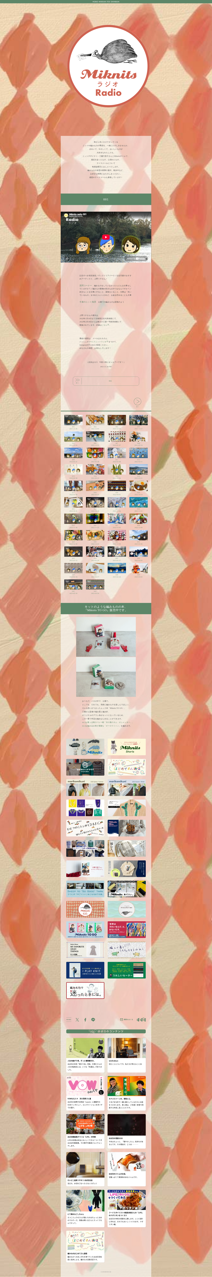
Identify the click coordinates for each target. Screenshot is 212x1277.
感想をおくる (128, 1019)
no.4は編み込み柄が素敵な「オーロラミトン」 (101, 726)
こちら (104, 325)
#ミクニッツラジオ (98, 342)
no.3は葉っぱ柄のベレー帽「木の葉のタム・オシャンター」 (107, 722)
